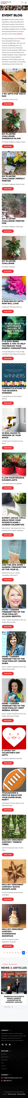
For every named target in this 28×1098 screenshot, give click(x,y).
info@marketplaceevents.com (13, 1078)
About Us (3, 1066)
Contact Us (4, 1068)
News (2, 1063)
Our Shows (4, 1054)
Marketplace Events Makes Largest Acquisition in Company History (14, 999)
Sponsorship (4, 1060)
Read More (7, 1007)
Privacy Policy (21, 1094)
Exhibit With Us (4, 1057)
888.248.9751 (8, 1080)
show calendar (17, 34)
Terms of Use (12, 1094)
